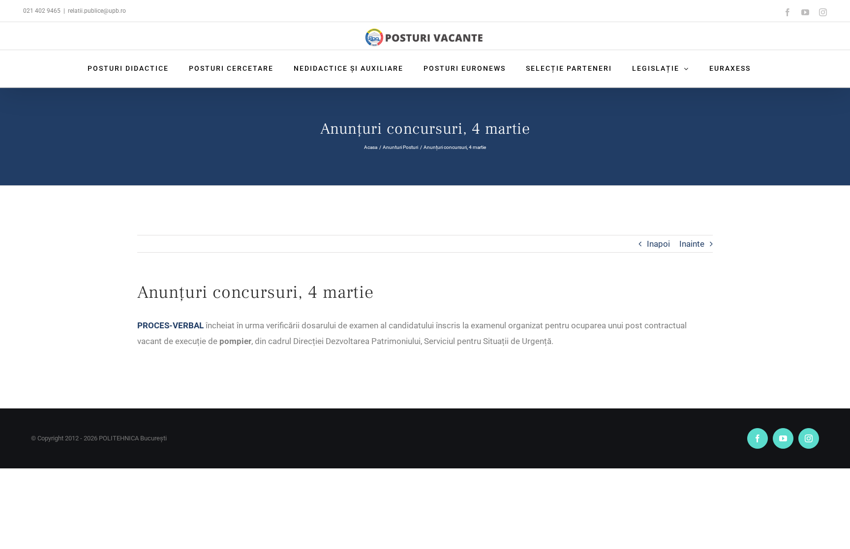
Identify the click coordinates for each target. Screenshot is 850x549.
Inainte (691, 244)
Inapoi (658, 244)
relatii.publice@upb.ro (97, 10)
